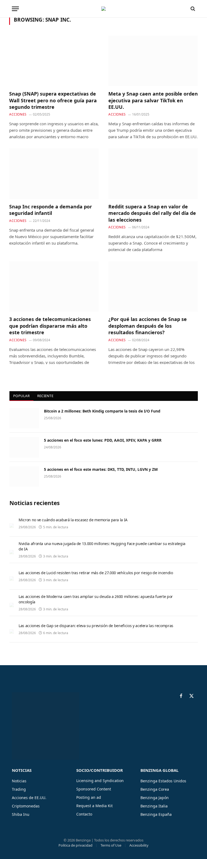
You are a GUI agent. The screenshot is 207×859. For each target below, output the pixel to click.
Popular (21, 395)
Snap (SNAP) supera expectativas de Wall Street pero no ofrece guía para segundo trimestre (53, 100)
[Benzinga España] (103, 8)
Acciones (18, 114)
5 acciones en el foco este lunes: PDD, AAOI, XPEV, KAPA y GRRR (102, 440)
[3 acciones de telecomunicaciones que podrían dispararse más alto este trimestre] (54, 286)
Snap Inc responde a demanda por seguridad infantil (50, 209)
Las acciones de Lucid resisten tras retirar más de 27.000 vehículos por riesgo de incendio (96, 572)
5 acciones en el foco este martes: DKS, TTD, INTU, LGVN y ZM (101, 469)
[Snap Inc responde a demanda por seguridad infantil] (54, 173)
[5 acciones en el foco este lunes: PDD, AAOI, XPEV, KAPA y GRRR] (24, 447)
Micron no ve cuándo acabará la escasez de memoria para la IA (73, 519)
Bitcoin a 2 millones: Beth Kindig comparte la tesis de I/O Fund (102, 411)
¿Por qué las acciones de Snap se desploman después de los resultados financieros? (147, 326)
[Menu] (15, 9)
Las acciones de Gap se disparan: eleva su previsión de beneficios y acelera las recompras (96, 625)
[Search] (192, 9)
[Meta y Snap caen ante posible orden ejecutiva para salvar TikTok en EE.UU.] (153, 61)
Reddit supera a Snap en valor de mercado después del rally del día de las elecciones (152, 213)
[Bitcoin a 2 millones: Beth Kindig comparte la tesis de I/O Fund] (24, 418)
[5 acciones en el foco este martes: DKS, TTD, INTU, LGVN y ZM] (24, 476)
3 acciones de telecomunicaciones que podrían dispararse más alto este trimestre (50, 326)
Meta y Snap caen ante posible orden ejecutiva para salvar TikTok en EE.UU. (153, 100)
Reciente (45, 395)
